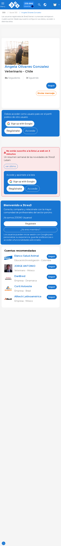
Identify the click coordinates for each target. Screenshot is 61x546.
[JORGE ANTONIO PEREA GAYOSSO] (9, 268)
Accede (30, 130)
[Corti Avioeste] (9, 289)
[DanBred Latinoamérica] (9, 278)
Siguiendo (32, 78)
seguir (51, 86)
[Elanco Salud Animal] (9, 258)
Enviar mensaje (46, 93)
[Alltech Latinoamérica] (9, 299)
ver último (10, 166)
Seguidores (12, 78)
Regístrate (13, 130)
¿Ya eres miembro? (30, 229)
